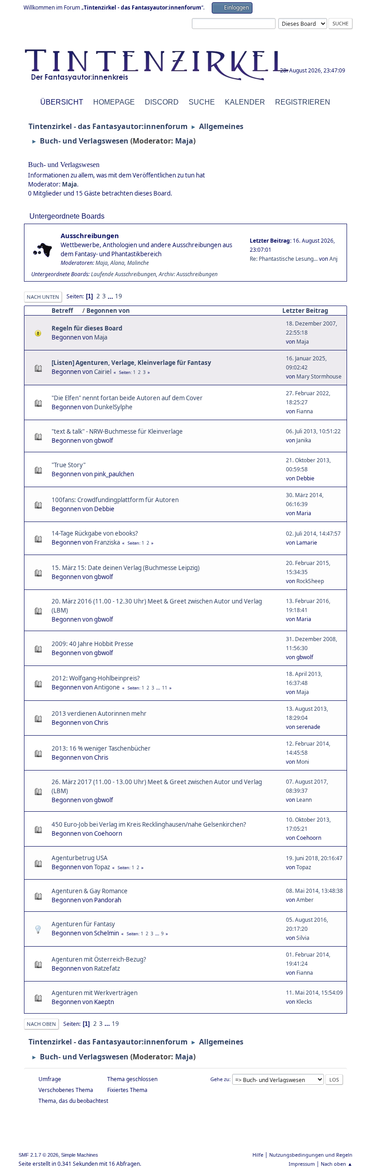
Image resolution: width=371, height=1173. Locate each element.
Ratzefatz (107, 968)
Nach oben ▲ (336, 1163)
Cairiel (102, 372)
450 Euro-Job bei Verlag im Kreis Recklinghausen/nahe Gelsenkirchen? (149, 824)
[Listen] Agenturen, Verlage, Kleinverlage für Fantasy (131, 363)
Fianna (304, 411)
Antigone (107, 687)
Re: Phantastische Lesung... (284, 259)
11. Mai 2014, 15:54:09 (314, 992)
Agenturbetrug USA (80, 858)
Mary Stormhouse (319, 376)
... (111, 296)
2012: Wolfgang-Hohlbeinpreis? (96, 678)
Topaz (102, 867)
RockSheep (310, 581)
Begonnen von (108, 310)
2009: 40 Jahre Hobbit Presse (92, 644)
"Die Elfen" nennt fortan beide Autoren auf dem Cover (127, 398)
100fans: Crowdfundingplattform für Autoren (115, 500)
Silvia (302, 938)
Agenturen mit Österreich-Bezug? (99, 959)
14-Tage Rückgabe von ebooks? (95, 533)
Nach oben (41, 1023)
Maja (184, 141)
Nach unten (43, 296)
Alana (117, 263)
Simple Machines (79, 1155)
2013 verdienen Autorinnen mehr (99, 713)
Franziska (107, 542)
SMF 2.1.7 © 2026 (38, 1155)
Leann (304, 800)
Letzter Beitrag (305, 310)
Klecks (304, 1001)
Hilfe (257, 1154)
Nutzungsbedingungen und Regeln (310, 1154)
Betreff (62, 310)
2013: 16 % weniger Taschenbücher (101, 748)
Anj (333, 259)
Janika (303, 440)
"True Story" (69, 465)
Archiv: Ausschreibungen (188, 274)
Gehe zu (219, 1079)
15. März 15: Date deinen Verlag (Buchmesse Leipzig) (126, 568)
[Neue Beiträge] (43, 249)
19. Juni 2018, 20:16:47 (314, 858)
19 (118, 296)
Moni (302, 762)
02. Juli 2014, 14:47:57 (313, 533)
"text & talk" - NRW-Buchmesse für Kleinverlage (117, 431)
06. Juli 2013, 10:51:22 (313, 431)
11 (164, 688)
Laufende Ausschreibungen (123, 274)
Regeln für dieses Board (87, 328)
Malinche (138, 263)
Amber (305, 900)
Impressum (302, 1163)
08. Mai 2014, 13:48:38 (314, 891)
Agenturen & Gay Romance (90, 891)
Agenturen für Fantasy (83, 924)
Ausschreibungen (90, 235)
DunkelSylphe (113, 407)
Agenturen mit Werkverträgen (95, 993)
